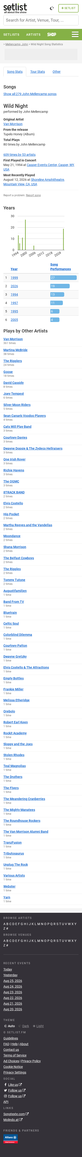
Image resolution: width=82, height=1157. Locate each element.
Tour (37, 71)
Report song (33, 195)
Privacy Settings (14, 1072)
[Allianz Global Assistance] (10, 1138)
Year (14, 269)
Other (57, 71)
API (5, 1102)
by (19, 154)
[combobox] (41, 20)
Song (15, 71)
